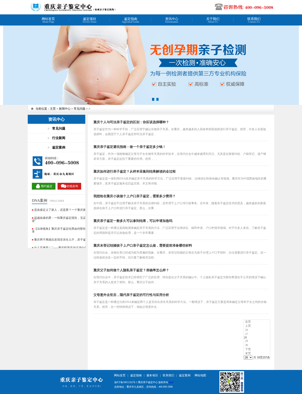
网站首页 (120, 375)
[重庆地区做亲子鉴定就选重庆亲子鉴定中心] (82, 11)
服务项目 (152, 375)
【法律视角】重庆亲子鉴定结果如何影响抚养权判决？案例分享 (72, 230)
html (171, 382)
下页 (248, 349)
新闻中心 (64, 108)
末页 (248, 353)
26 (246, 329)
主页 (53, 108)
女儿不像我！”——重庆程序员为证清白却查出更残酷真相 (70, 247)
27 (246, 334)
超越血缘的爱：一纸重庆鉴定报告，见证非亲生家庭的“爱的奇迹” (72, 219)
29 (246, 341)
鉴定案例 (184, 375)
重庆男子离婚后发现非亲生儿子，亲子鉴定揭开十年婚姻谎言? (73, 239)
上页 (248, 325)
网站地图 (200, 375)
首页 (248, 321)
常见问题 (79, 108)
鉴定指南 (136, 375)
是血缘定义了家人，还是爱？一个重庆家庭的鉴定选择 (68, 209)
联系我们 (168, 375)
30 (246, 345)
